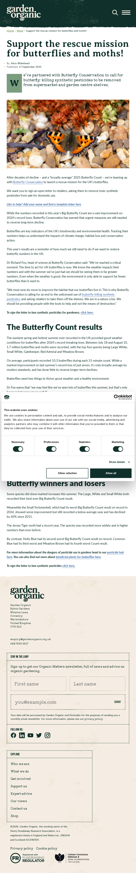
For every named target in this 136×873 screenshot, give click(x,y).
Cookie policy (46, 848)
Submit (117, 702)
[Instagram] (47, 737)
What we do (20, 771)
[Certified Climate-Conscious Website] (72, 862)
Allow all (111, 473)
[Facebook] (13, 737)
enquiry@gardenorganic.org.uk (30, 639)
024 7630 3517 (19, 643)
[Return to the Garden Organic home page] (24, 20)
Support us (19, 786)
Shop (14, 816)
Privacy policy (21, 848)
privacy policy (93, 718)
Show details (117, 461)
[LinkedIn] (22, 737)
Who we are (20, 764)
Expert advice (21, 793)
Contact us (19, 808)
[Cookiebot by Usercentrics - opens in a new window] (116, 397)
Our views (19, 801)
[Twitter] (39, 737)
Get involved (21, 778)
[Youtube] (30, 737)
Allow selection (67, 473)
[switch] (51, 449)
